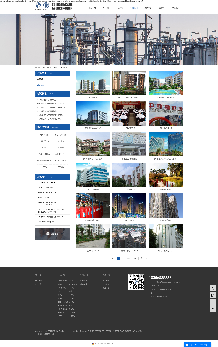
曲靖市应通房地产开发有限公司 (129, 97)
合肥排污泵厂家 (60, 154)
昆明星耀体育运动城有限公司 (93, 159)
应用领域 (41, 79)
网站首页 (92, 8)
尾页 (135, 258)
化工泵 (71, 288)
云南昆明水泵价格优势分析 (48, 100)
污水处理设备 (62, 305)
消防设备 (61, 291)
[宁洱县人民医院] (129, 113)
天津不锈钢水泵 (44, 154)
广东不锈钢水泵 (60, 160)
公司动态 (106, 281)
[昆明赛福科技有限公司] (93, 205)
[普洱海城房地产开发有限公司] (166, 83)
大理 (52, 334)
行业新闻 (106, 284)
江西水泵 (44, 167)
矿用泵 (71, 302)
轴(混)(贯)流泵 (63, 302)
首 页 (49, 67)
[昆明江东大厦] (129, 205)
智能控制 (72, 316)
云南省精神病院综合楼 (93, 128)
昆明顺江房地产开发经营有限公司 (166, 159)
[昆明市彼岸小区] (129, 175)
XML (165, 296)
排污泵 (60, 298)
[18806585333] (213, 288)
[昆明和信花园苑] (166, 205)
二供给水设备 (62, 281)
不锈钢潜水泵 (44, 141)
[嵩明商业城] (93, 83)
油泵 (70, 305)
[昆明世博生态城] (166, 175)
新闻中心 (148, 8)
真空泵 (44, 148)
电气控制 (72, 312)
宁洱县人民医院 (129, 128)
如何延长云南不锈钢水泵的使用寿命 (51, 115)
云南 (45, 334)
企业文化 (38, 284)
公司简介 (38, 281)
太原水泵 (61, 141)
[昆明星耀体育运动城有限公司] (93, 144)
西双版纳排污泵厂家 (44, 160)
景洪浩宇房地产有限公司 (129, 251)
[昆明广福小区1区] (93, 236)
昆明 (49, 334)
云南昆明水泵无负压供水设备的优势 (51, 104)
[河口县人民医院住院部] (166, 236)
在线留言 (162, 8)
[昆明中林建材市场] (166, 113)
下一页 (128, 258)
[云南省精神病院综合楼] (93, 113)
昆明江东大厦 (129, 220)
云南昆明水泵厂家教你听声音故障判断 (52, 107)
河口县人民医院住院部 (166, 251)
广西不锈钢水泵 (60, 135)
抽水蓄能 (61, 167)
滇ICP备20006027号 (82, 331)
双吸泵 (60, 295)
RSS (162, 296)
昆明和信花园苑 (165, 220)
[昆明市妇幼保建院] (93, 175)
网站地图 (158, 296)
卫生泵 (60, 316)
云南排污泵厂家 (113, 331)
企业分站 (151, 296)
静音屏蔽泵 (62, 312)
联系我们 (176, 8)
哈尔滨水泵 (44, 135)
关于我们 (106, 8)
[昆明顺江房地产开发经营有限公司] (166, 144)
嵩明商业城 (93, 97)
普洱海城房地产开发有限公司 (165, 97)
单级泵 (60, 284)
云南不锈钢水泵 (125, 331)
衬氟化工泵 (73, 284)
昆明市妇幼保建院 (93, 189)
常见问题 (106, 288)
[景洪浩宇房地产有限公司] (129, 236)
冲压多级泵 (62, 288)
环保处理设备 (62, 309)
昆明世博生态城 (165, 189)
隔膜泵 (71, 291)
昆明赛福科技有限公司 (93, 220)
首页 (113, 258)
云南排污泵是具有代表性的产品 (49, 119)
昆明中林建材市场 (165, 128)
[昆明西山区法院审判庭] (129, 144)
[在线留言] (213, 302)
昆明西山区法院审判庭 (129, 159)
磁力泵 (71, 281)
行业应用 (134, 8)
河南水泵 (61, 148)
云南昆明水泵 (103, 331)
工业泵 (71, 295)
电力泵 (71, 298)
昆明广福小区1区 (93, 251)
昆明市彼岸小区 (129, 189)
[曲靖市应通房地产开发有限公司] (129, 83)
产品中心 (120, 8)
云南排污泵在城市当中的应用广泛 (50, 111)
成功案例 (64, 67)
